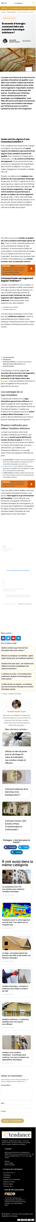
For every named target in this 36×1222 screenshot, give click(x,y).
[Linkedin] (18, 638)
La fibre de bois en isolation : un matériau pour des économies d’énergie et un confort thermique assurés (17, 686)
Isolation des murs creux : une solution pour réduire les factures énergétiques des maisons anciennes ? (17, 666)
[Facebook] (3, 638)
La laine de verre (8, 466)
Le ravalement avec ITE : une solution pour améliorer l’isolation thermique (13, 889)
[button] (33, 3)
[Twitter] (8, 638)
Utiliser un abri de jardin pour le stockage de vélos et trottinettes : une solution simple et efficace (16, 757)
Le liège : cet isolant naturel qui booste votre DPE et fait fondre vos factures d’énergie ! (16, 955)
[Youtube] (13, 638)
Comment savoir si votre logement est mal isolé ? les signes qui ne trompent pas (16, 922)
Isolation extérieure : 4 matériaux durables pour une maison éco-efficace (15, 1021)
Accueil (3, 12)
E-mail (3, 1111)
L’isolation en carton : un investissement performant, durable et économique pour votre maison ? (16, 676)
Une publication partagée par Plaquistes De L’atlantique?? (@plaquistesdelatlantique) (18, 595)
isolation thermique (14, 694)
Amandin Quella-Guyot (16, 711)
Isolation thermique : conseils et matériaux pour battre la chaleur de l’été (15, 988)
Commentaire (6, 1085)
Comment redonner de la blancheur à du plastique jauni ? (16, 792)
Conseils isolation (11, 12)
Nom (3, 1103)
